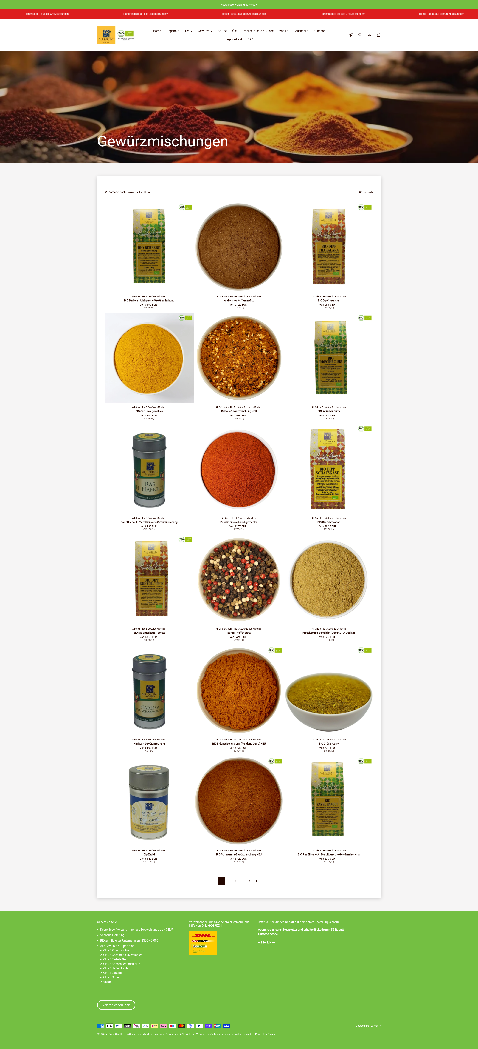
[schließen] (275, 496)
